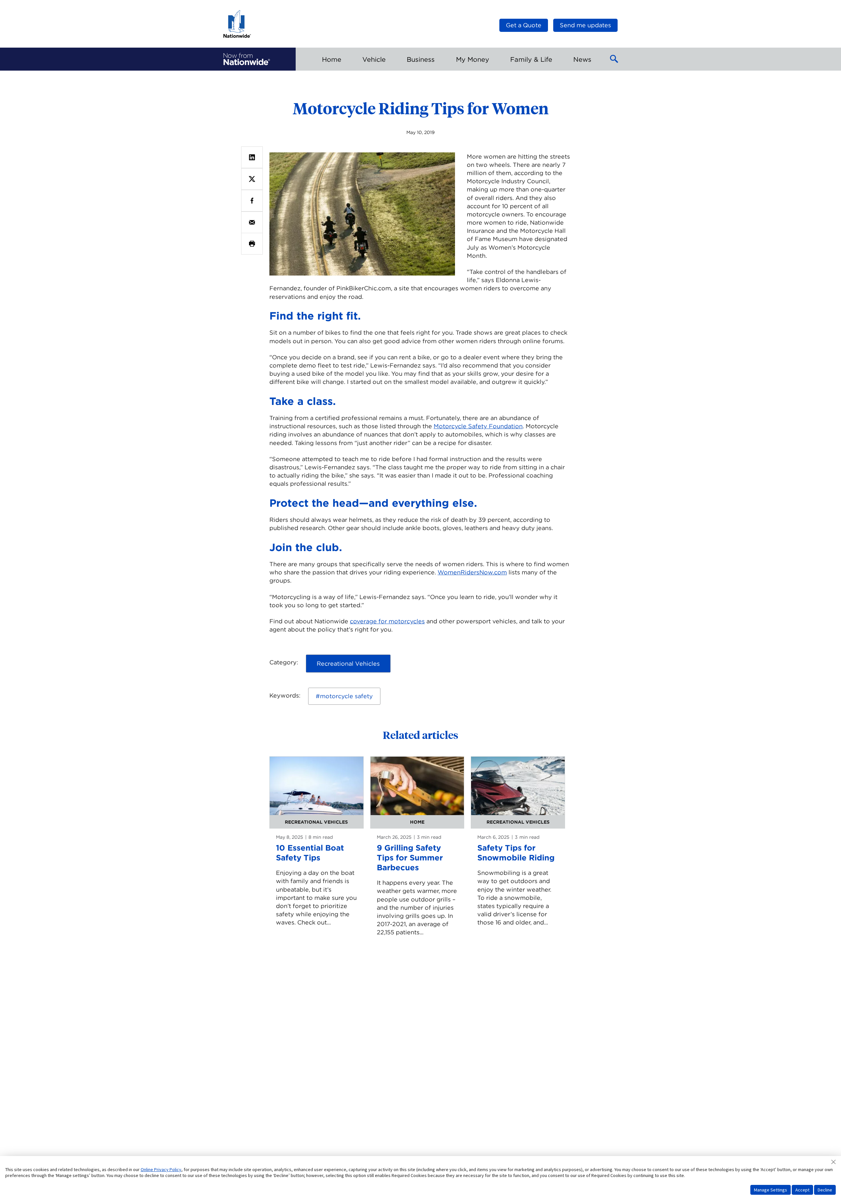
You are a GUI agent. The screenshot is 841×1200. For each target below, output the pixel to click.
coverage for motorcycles (387, 621)
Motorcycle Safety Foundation (478, 426)
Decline (825, 1190)
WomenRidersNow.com (472, 572)
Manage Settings (770, 1190)
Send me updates (585, 25)
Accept (802, 1190)
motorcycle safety (346, 696)
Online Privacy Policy (161, 1169)
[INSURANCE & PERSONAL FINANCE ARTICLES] (246, 59)
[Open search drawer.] (614, 59)
